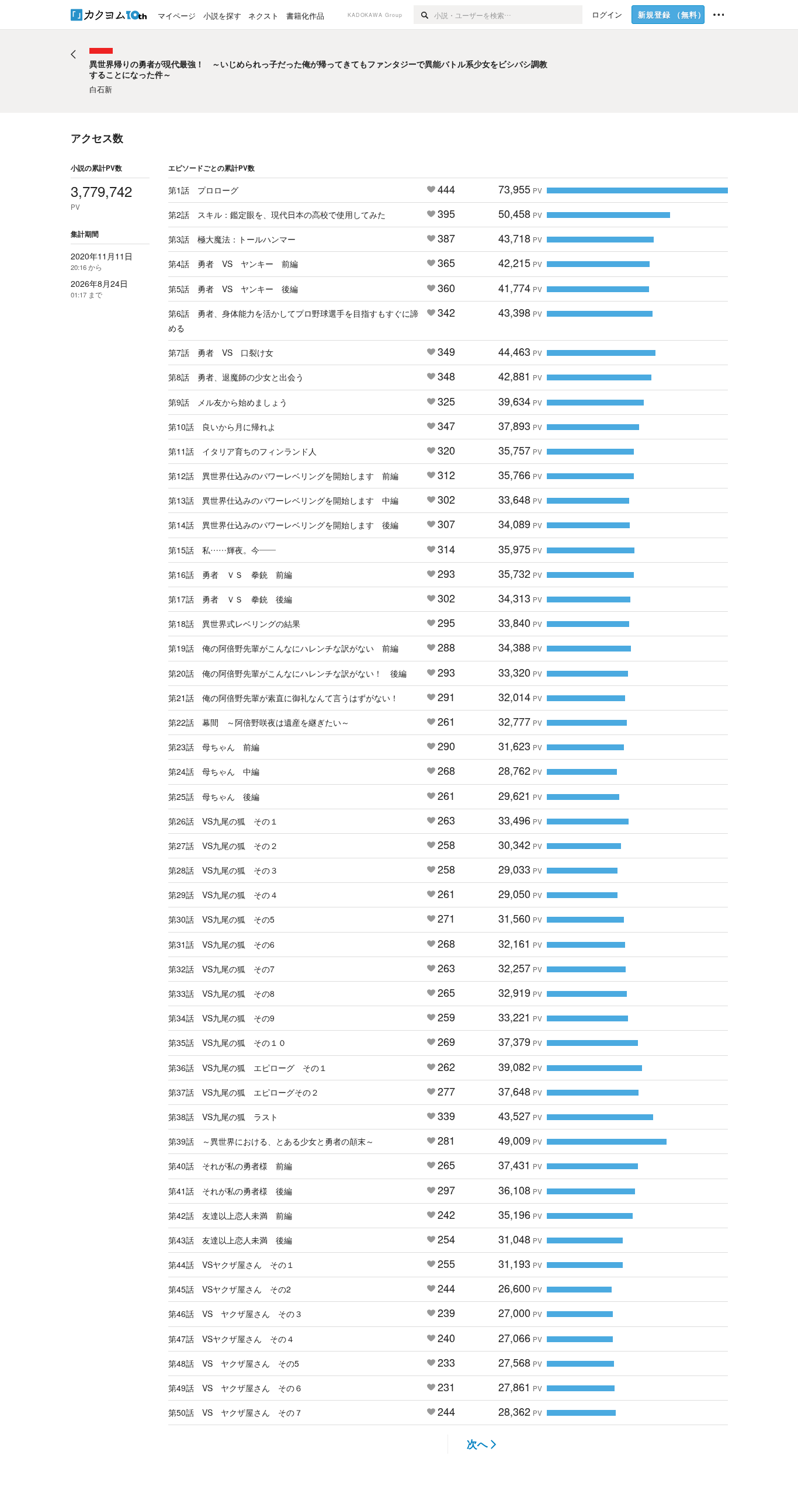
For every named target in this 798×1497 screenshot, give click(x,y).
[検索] (424, 14)
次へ (477, 1443)
